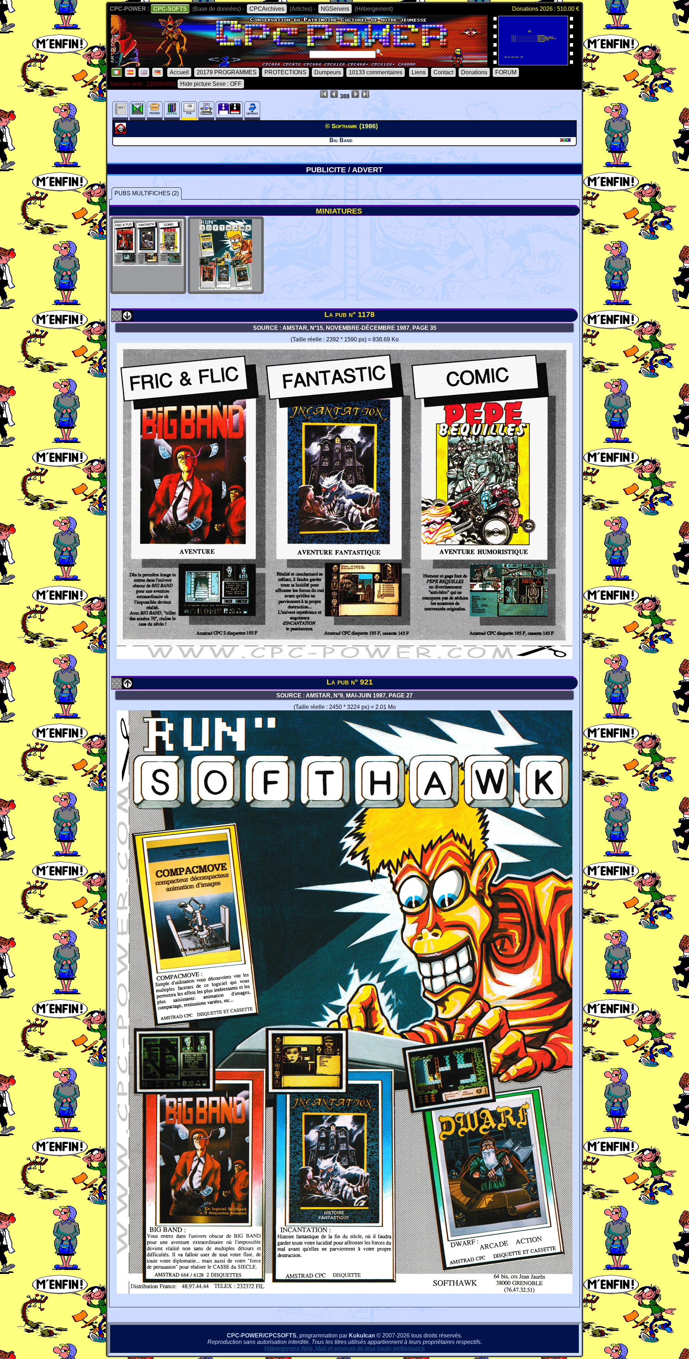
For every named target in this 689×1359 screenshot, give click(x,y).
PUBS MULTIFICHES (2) (146, 193)
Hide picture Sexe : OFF (211, 84)
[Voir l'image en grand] (344, 657)
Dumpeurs (327, 72)
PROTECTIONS (285, 72)
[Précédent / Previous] (127, 686)
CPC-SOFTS (170, 9)
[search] (379, 52)
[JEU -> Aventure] (121, 131)
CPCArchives (266, 9)
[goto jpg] (148, 288)
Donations (474, 72)
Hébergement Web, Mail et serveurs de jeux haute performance (344, 1348)
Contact (443, 72)
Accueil (179, 72)
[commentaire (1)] (252, 110)
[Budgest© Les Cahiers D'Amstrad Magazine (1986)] (533, 63)
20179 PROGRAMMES (227, 72)
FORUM (505, 72)
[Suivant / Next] (127, 319)
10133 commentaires (375, 72)
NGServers (335, 9)
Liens (419, 72)
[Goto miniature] (116, 319)
